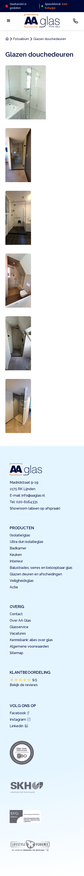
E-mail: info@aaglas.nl (27, 495)
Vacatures (18, 633)
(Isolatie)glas (20, 535)
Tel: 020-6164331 (24, 502)
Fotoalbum (21, 39)
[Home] (7, 39)
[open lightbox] (25, 92)
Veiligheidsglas (22, 581)
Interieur (16, 561)
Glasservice (19, 627)
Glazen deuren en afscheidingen (36, 574)
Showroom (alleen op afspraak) (35, 508)
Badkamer (18, 548)
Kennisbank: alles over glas (31, 640)
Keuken (16, 555)
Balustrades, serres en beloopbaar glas (41, 568)
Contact (16, 614)
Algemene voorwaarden (29, 646)
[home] (42, 21)
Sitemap (16, 653)
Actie (14, 587)
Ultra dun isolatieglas (26, 542)
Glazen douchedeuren (49, 39)
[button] (8, 19)
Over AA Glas (20, 620)
